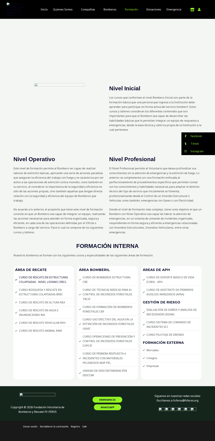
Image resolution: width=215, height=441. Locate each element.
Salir (84, 426)
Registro (75, 426)
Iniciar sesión (30, 426)
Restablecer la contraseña (54, 426)
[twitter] (192, 10)
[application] (74, 9)
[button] (107, 400)
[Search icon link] (206, 10)
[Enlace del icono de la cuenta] (199, 9)
